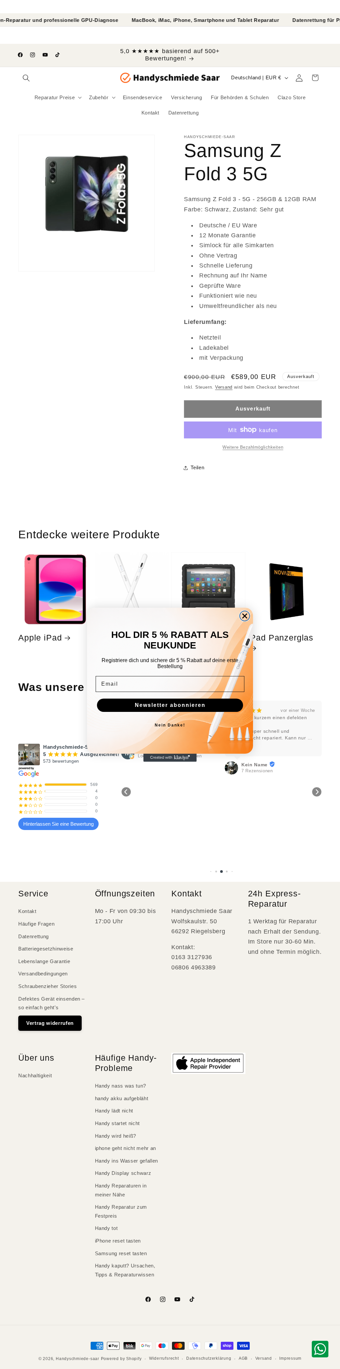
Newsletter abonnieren (170, 705)
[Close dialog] (245, 616)
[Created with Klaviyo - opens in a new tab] (170, 758)
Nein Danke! (170, 725)
